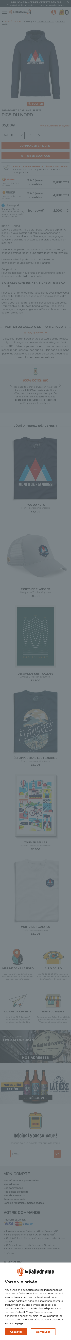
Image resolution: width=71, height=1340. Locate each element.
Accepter (16, 1331)
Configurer (43, 1331)
